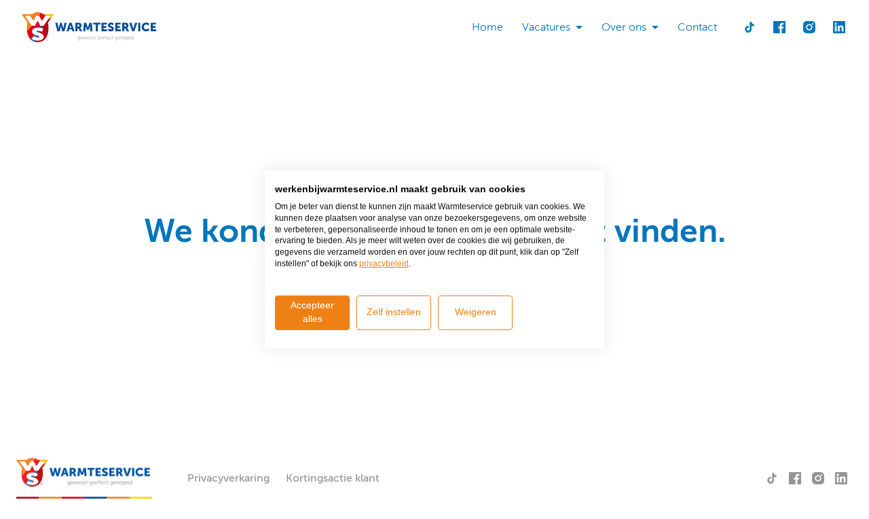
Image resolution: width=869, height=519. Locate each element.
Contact (697, 27)
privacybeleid (384, 263)
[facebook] (779, 27)
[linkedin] (839, 27)
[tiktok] (749, 27)
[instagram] (809, 27)
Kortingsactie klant (333, 478)
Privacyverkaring (228, 478)
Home (487, 27)
